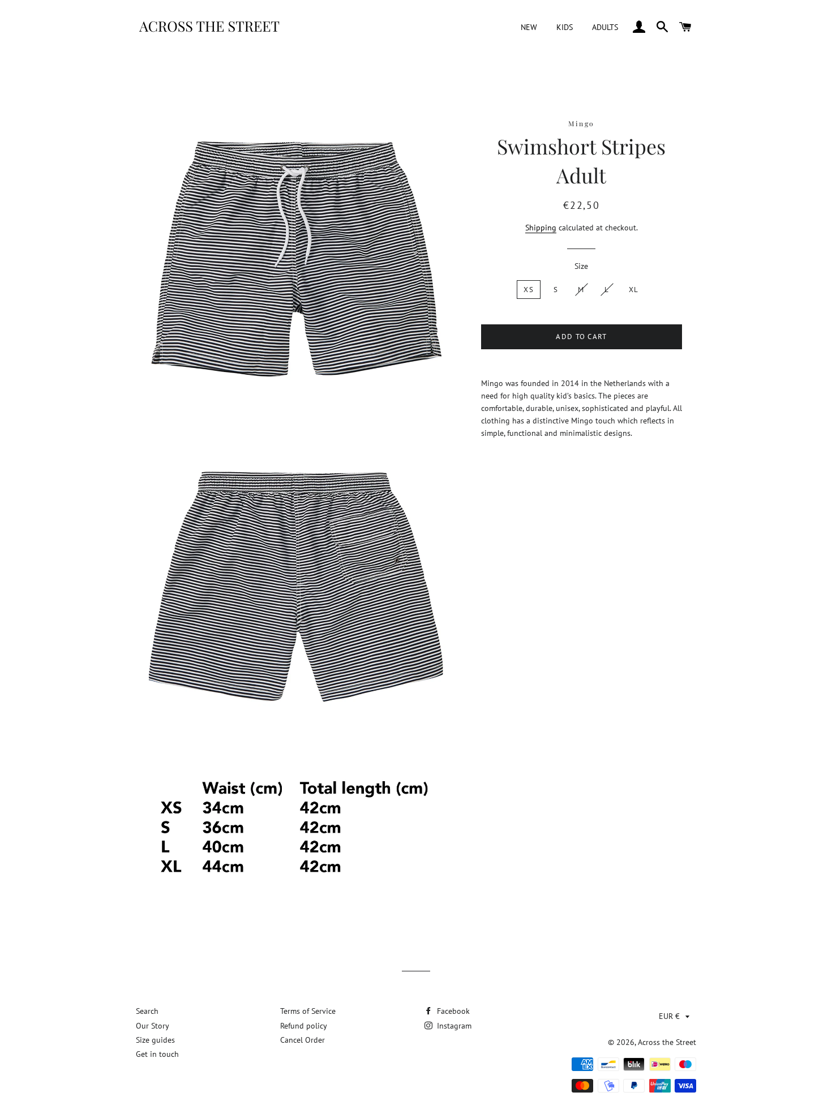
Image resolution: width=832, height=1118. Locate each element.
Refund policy (303, 1026)
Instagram (453, 1026)
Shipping (540, 227)
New (529, 27)
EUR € (669, 1016)
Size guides (155, 1040)
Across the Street (667, 1042)
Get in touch (157, 1054)
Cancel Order (302, 1040)
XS (529, 289)
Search (147, 1011)
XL (634, 289)
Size (581, 266)
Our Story (152, 1026)
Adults (605, 27)
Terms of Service (308, 1011)
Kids (564, 27)
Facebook (452, 1011)
